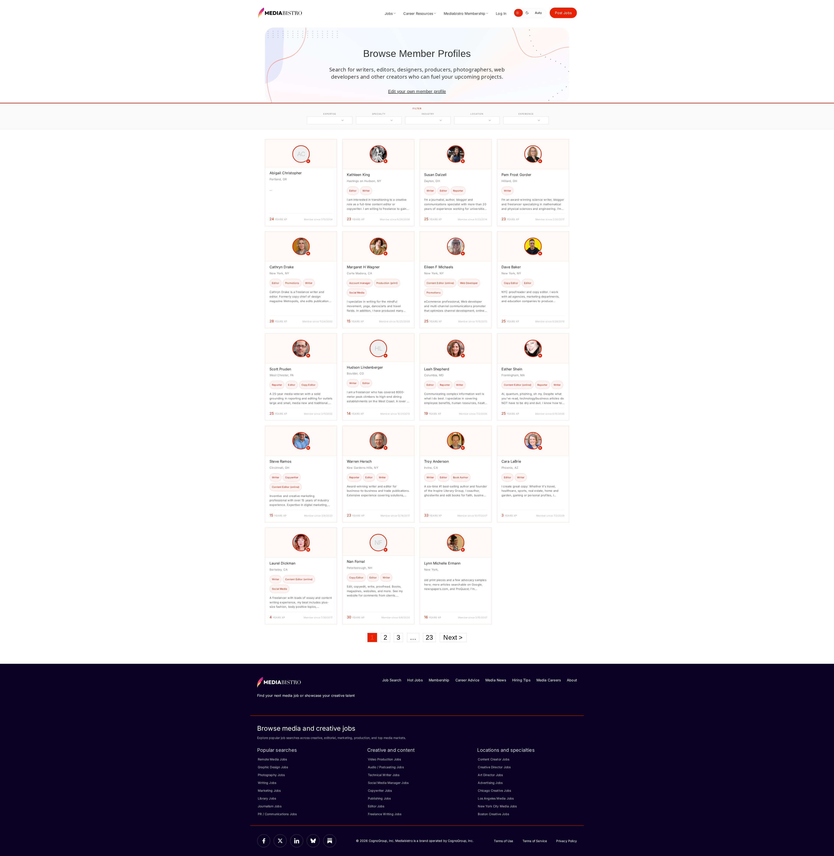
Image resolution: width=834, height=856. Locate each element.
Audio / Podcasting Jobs (386, 767)
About (572, 680)
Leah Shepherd (436, 369)
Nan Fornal (356, 561)
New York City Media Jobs (497, 806)
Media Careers (548, 680)
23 (429, 637)
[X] (280, 840)
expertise (329, 114)
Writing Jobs (267, 783)
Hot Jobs (414, 680)
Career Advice (467, 680)
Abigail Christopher (286, 173)
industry (428, 114)
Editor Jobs (376, 806)
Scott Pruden (280, 369)
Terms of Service (535, 841)
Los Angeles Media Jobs (496, 798)
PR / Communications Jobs (277, 814)
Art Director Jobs (490, 775)
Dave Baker (511, 267)
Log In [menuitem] (501, 13)
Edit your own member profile (417, 91)
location (476, 114)
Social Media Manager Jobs (388, 783)
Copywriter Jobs (380, 790)
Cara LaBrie (511, 461)
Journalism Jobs (269, 806)
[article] (301, 182)
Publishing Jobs (379, 798)
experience (526, 114)
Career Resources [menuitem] (418, 13)
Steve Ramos (280, 461)
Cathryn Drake (282, 267)
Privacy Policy (566, 841)
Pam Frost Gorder (516, 174)
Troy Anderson (436, 461)
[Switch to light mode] (518, 13)
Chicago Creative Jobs (494, 790)
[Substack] (329, 840)
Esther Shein (511, 369)
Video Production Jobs (384, 759)
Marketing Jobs (269, 790)
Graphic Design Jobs (273, 767)
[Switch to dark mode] (528, 13)
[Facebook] (263, 840)
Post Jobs (563, 13)
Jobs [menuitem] (389, 13)
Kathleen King (358, 174)
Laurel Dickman (283, 563)
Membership (439, 680)
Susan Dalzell (435, 174)
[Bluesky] (313, 840)
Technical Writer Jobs (384, 775)
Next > (453, 637)
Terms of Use (503, 841)
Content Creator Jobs (493, 759)
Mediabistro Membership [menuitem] (464, 13)
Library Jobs (267, 798)
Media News (495, 680)
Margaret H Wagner (363, 267)
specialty (378, 114)
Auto (538, 13)
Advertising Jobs (490, 783)
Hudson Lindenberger (365, 367)
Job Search (391, 680)
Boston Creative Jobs (493, 814)
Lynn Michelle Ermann (442, 563)
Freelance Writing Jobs (385, 814)
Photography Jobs (271, 775)
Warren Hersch (359, 461)
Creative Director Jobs (494, 767)
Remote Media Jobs (272, 759)
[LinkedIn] (296, 840)
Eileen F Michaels (438, 267)
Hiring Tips (521, 680)
